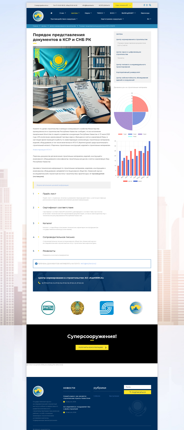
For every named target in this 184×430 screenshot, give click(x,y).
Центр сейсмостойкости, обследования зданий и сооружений (132, 79)
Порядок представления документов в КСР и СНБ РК (132, 44)
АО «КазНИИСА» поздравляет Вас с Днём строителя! (76, 408)
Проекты (121, 58)
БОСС (112, 13)
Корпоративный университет (128, 72)
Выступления (114, 396)
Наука (87, 13)
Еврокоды (145, 13)
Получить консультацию (91, 347)
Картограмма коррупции (111, 19)
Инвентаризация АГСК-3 (42, 150)
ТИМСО (100, 13)
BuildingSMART (128, 13)
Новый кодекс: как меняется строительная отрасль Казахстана (76, 397)
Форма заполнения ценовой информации (53, 185)
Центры (74, 13)
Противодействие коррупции (63, 19)
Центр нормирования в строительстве (131, 39)
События (97, 396)
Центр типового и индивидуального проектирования (131, 66)
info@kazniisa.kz (88, 264)
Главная (35, 26)
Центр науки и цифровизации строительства (128, 53)
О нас (62, 13)
